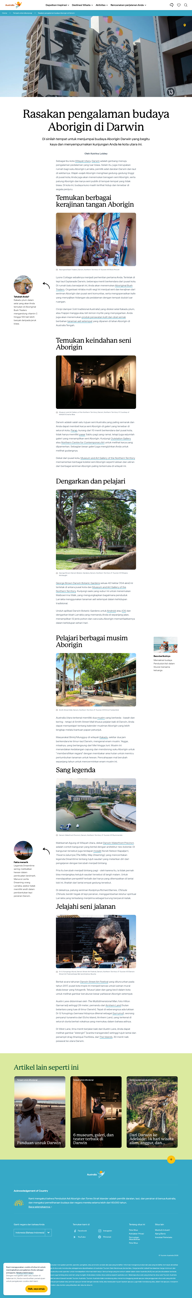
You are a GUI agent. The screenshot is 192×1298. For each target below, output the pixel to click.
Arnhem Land (113, 1005)
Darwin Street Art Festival (94, 981)
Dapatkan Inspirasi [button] (56, 5)
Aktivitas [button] (100, 5)
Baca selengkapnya (40, 1206)
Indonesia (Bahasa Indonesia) (30, 1232)
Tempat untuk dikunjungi (22, 13)
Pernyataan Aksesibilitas (134, 1238)
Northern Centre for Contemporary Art (82, 442)
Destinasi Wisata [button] (81, 5)
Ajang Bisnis (160, 1234)
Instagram (107, 1231)
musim (101, 717)
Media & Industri (162, 1230)
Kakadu (104, 737)
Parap (74, 430)
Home (4, 13)
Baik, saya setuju (36, 1288)
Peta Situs (133, 1230)
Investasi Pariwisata (163, 1237)
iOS (124, 610)
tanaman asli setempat (79, 321)
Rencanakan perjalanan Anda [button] (127, 5)
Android (111, 610)
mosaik (97, 850)
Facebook (82, 1231)
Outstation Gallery (121, 438)
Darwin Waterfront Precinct (118, 842)
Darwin (96, 160)
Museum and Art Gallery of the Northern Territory (108, 458)
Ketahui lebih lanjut (24, 1273)
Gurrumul (117, 1013)
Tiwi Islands (106, 1036)
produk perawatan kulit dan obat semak (104, 317)
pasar (82, 434)
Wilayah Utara (83, 160)
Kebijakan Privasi (136, 1234)
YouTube (82, 1237)
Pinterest (107, 1237)
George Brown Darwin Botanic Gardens (78, 583)
